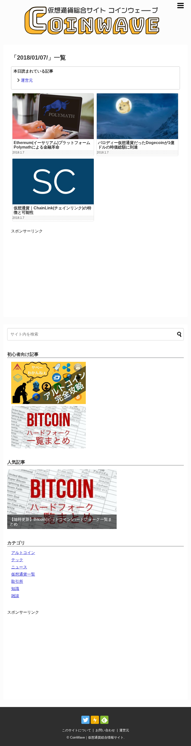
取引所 (17, 581)
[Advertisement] (53, 268)
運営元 (27, 80)
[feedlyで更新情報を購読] (104, 720)
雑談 (15, 596)
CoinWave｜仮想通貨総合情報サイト (97, 737)
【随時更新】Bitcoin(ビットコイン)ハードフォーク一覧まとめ (61, 521)
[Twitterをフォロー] (85, 720)
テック (17, 560)
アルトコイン (23, 553)
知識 (15, 589)
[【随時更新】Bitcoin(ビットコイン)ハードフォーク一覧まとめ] (62, 499)
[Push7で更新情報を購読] (95, 720)
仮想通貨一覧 (23, 574)
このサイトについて (76, 730)
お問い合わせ (105, 730)
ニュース (19, 567)
